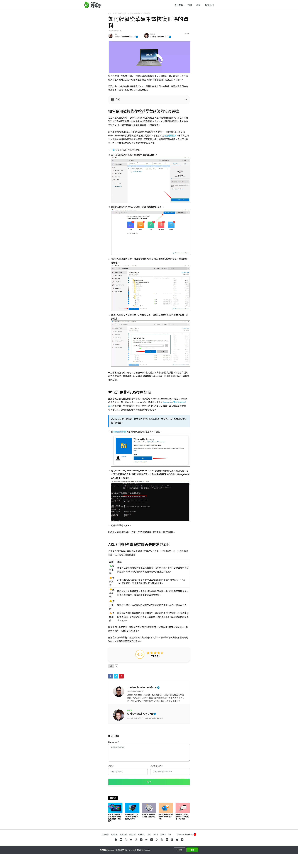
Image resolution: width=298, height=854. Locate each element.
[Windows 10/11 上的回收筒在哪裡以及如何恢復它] (132, 808)
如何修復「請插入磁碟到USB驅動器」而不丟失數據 (182, 817)
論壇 (198, 5)
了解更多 (179, 850)
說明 (190, 5)
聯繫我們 (209, 5)
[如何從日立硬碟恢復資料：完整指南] (149, 808)
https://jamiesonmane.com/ (135, 691)
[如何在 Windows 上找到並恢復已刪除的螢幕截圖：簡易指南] (115, 808)
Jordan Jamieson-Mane (125, 37)
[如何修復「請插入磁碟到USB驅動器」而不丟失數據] (183, 808)
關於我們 (132, 835)
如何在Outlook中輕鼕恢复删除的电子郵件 (166, 817)
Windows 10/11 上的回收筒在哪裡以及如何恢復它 (131, 817)
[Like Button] (111, 666)
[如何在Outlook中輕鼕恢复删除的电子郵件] (166, 808)
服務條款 (105, 835)
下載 (113, 150)
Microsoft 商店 (119, 432)
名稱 (111, 766)
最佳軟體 (178, 5)
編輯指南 (114, 835)
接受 (192, 850)
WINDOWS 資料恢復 (119, 13)
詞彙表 (163, 835)
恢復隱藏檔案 (170, 135)
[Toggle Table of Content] (146, 100)
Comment (113, 742)
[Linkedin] (170, 37)
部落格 (155, 835)
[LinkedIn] (136, 37)
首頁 (109, 13)
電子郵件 (158, 766)
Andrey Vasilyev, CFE (159, 37)
